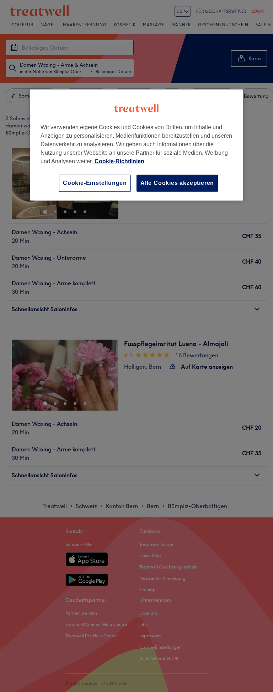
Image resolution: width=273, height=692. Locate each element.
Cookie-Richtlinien (119, 161)
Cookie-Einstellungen (95, 183)
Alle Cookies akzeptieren (177, 183)
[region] (136, 145)
